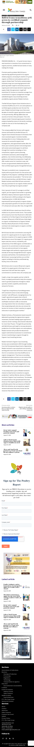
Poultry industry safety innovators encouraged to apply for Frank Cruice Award (12, 587)
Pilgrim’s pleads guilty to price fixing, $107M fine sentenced (25, 409)
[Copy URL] (29, 29)
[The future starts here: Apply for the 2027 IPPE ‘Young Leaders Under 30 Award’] (26, 597)
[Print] (25, 29)
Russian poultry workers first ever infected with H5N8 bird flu (8, 409)
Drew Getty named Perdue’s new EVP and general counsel (11, 431)
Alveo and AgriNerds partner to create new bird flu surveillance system (12, 451)
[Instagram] (6, 738)
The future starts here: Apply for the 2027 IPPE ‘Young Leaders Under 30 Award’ (12, 597)
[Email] (21, 29)
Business (4, 15)
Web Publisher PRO (20, 745)
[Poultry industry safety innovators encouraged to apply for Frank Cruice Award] (26, 587)
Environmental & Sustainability (16, 15)
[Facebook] (9, 29)
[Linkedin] (17, 29)
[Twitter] (13, 29)
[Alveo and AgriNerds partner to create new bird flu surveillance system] (27, 452)
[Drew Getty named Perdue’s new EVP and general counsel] (27, 432)
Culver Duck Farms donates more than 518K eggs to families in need (11, 441)
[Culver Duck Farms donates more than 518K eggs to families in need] (27, 442)
